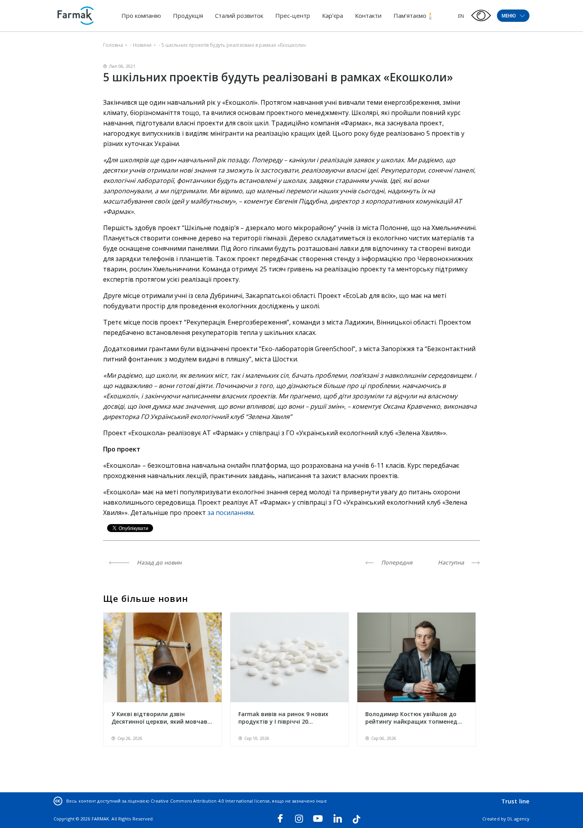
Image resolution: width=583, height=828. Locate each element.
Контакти (368, 15)
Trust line (515, 801)
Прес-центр (292, 15)
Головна (113, 45)
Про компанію (141, 15)
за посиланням (230, 512)
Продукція (188, 15)
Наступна (452, 562)
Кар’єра (332, 15)
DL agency (518, 819)
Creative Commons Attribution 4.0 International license (210, 801)
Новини (142, 45)
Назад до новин (158, 562)
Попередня (396, 562)
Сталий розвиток (239, 15)
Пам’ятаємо (409, 15)
